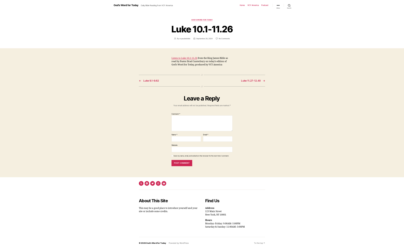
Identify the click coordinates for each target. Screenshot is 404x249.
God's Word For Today (202, 20)
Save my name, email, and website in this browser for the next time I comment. (201, 156)
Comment (175, 114)
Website (174, 145)
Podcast (264, 5)
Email (205, 135)
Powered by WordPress (179, 243)
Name (174, 135)
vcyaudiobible (184, 39)
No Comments (224, 39)
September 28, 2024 (204, 39)
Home (242, 5)
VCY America (253, 5)
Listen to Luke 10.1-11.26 (184, 58)
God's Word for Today (126, 5)
